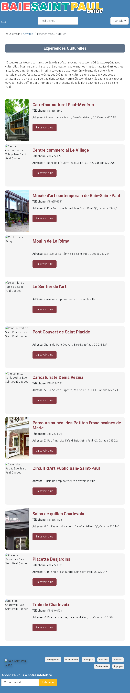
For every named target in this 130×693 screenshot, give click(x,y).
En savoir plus (44, 127)
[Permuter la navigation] (3, 22)
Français (118, 20)
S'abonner (47, 682)
